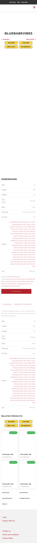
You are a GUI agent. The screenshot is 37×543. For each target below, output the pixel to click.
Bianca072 (30, 39)
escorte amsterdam (19, 281)
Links (4, 517)
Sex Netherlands (14, 286)
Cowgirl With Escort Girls (18, 227)
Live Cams (25, 43)
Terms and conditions (10, 534)
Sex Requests (25, 46)
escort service (6, 281)
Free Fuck (12, 2)
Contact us (6, 531)
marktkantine (11, 284)
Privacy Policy (7, 538)
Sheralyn (6, 39)
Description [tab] (7, 304)
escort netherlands (28, 279)
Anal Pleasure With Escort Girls (20, 222)
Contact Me (16, 291)
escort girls (17, 279)
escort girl (8, 279)
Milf (18, 2)
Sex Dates (11, 43)
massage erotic (22, 284)
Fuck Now (24, 2)
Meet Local (11, 46)
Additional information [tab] (23, 304)
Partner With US (8, 521)
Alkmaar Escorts (14, 276)
